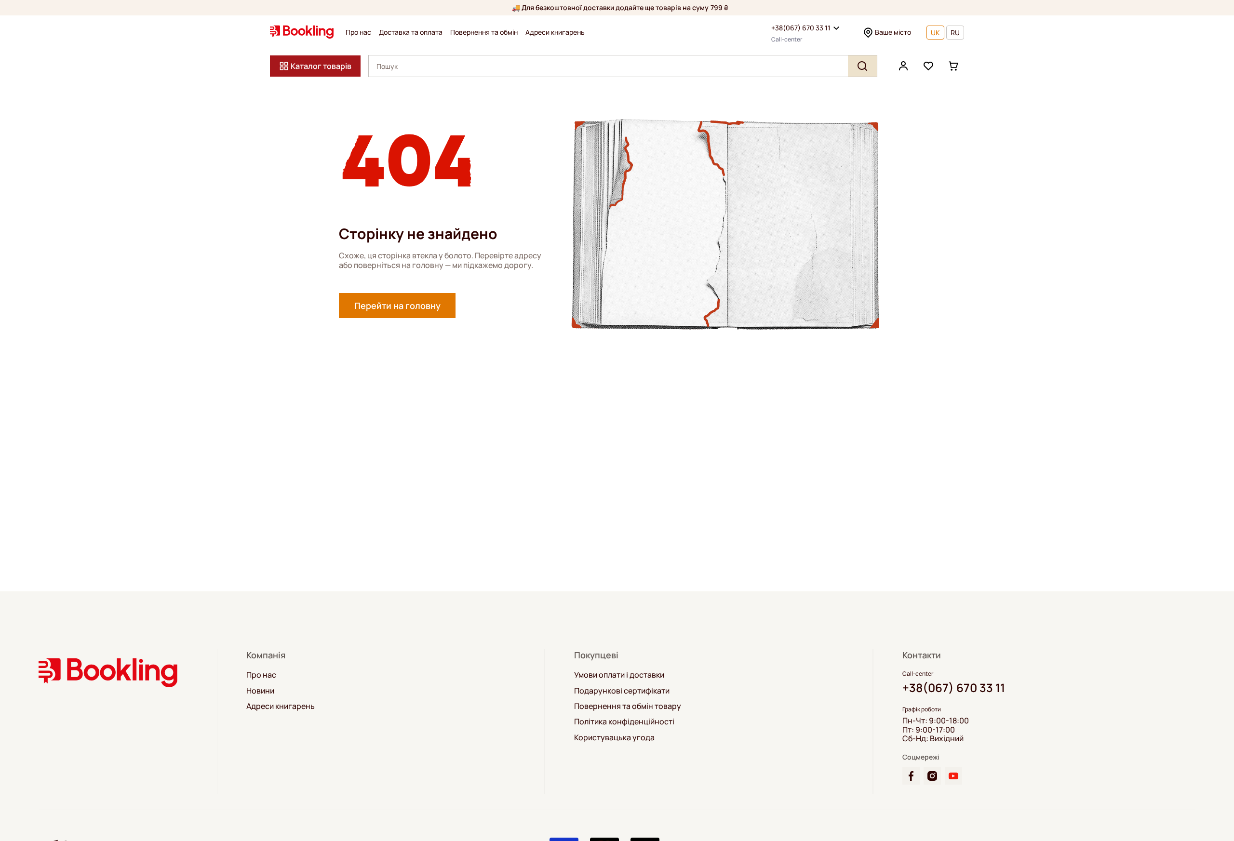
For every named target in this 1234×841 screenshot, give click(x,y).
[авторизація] (903, 66)
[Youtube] (953, 776)
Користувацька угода (614, 737)
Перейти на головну (397, 305)
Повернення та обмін (484, 32)
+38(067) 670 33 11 (801, 27)
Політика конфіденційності (624, 721)
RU (955, 32)
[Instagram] (932, 776)
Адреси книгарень (555, 32)
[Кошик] (953, 66)
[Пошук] (862, 66)
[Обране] (928, 66)
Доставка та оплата (411, 32)
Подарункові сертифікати (622, 690)
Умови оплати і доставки (619, 674)
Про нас (358, 32)
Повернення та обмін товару (627, 706)
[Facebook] (911, 776)
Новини (260, 690)
